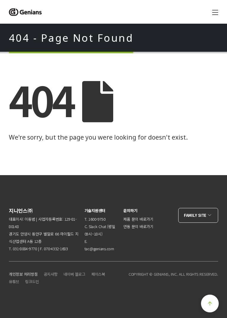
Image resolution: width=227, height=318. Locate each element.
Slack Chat (97, 226)
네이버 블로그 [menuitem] (74, 274)
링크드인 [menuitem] (32, 281)
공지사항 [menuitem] (51, 274)
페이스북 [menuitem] (98, 274)
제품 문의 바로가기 (138, 219)
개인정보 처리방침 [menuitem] (23, 274)
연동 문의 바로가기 (138, 226)
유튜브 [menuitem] (14, 281)
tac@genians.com (99, 248)
